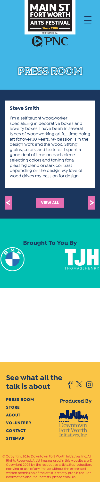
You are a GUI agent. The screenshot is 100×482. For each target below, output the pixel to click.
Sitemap (15, 438)
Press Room (20, 399)
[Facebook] (70, 384)
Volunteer (18, 422)
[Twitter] (79, 384)
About (13, 415)
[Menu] (88, 20)
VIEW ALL (50, 202)
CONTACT (16, 430)
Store (13, 407)
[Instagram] (89, 384)
